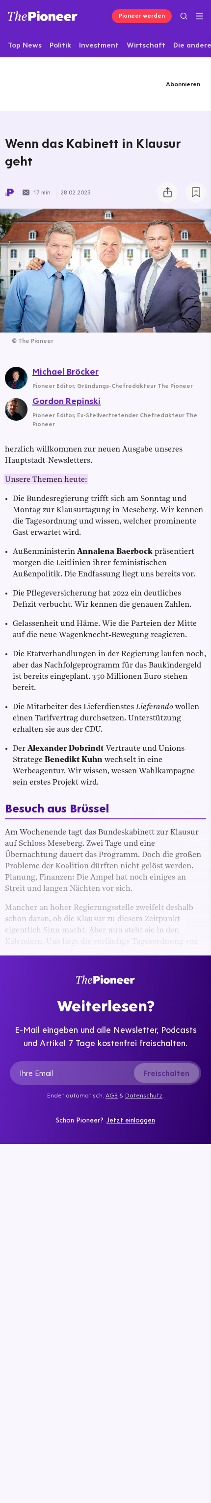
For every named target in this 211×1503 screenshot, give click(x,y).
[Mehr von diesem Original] (53, 84)
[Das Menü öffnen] (199, 16)
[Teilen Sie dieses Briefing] (167, 192)
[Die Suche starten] (184, 16)
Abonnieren (183, 84)
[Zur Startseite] (43, 16)
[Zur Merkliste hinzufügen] (195, 192)
